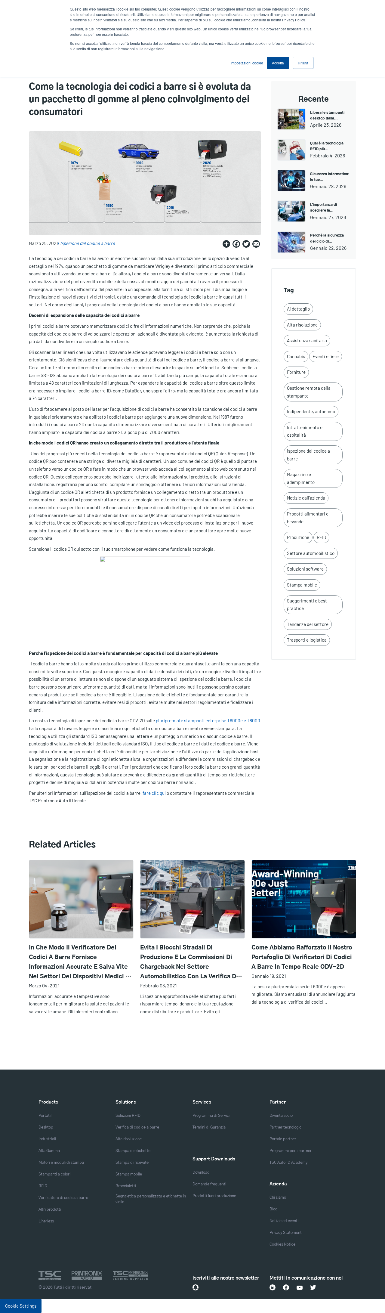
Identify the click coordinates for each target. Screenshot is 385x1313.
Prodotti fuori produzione (214, 1196)
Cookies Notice (282, 1244)
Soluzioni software (305, 568)
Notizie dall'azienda (306, 497)
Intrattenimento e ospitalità (304, 431)
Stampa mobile (302, 584)
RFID (321, 537)
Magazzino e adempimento (301, 478)
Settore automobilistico (310, 553)
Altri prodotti (49, 1210)
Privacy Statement (286, 1233)
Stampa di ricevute (132, 1163)
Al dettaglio (298, 308)
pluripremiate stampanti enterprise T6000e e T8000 (208, 720)
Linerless (46, 1221)
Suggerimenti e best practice (307, 604)
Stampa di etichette (133, 1151)
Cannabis (296, 356)
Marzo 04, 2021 (44, 985)
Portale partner (283, 1139)
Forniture (296, 372)
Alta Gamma (49, 1151)
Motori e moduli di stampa (61, 1163)
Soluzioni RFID (128, 1116)
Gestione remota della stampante (309, 391)
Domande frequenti (209, 1184)
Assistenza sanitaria (307, 340)
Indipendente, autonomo (311, 411)
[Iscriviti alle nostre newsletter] (195, 1287)
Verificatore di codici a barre (63, 1198)
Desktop (45, 1127)
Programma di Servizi (210, 1116)
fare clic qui (154, 793)
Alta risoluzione (302, 324)
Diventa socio (281, 1116)
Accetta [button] (278, 62)
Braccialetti (126, 1186)
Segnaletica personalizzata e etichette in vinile (151, 1199)
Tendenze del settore (307, 624)
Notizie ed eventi (284, 1221)
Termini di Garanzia (209, 1127)
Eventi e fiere (326, 356)
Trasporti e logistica (307, 640)
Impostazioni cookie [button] (247, 62)
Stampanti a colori (54, 1174)
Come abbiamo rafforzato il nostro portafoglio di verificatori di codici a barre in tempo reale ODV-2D (301, 957)
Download (201, 1173)
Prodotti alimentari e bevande (307, 517)
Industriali (47, 1139)
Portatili (45, 1116)
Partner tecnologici (286, 1127)
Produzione (298, 537)
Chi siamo (278, 1198)
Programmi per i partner (291, 1151)
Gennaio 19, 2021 (268, 976)
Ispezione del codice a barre (87, 243)
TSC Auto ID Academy (288, 1163)
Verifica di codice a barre (137, 1127)
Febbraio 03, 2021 (158, 985)
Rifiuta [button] (303, 62)
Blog (273, 1209)
